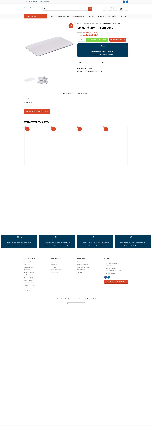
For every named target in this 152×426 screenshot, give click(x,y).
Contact (52, 275)
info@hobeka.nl (44, 2)
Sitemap (79, 272)
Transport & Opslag (29, 285)
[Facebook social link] (124, 1)
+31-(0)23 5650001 (31, 2)
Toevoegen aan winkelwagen (97, 39)
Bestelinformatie (82, 262)
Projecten (53, 267)
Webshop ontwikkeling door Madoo (88, 299)
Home (79, 23)
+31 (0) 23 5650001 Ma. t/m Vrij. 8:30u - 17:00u (113, 269)
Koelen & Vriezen (28, 262)
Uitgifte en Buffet (29, 277)
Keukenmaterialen (29, 280)
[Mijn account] (126, 9)
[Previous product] (123, 23)
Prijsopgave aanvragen (117, 39)
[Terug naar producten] (125, 23)
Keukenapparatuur (29, 272)
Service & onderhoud (56, 270)
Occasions (26, 290)
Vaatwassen (27, 264)
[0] (121, 9)
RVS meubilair (27, 270)
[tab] (68, 92)
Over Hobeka (54, 272)
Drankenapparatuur (29, 275)
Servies (98, 23)
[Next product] (127, 23)
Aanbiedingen (27, 288)
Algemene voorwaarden (84, 267)
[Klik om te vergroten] (27, 69)
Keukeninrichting (55, 262)
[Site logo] (31, 9)
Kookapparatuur (28, 267)
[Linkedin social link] (127, 1)
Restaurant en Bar (88, 23)
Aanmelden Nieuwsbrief (117, 281)
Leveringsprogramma (83, 264)
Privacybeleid (81, 270)
